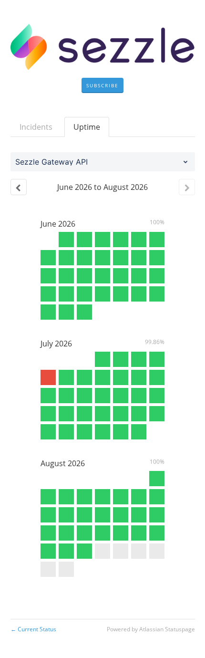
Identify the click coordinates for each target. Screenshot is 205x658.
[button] (102, 85)
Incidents (36, 127)
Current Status (33, 629)
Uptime (86, 127)
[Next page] (187, 187)
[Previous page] (18, 187)
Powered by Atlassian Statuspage (151, 629)
